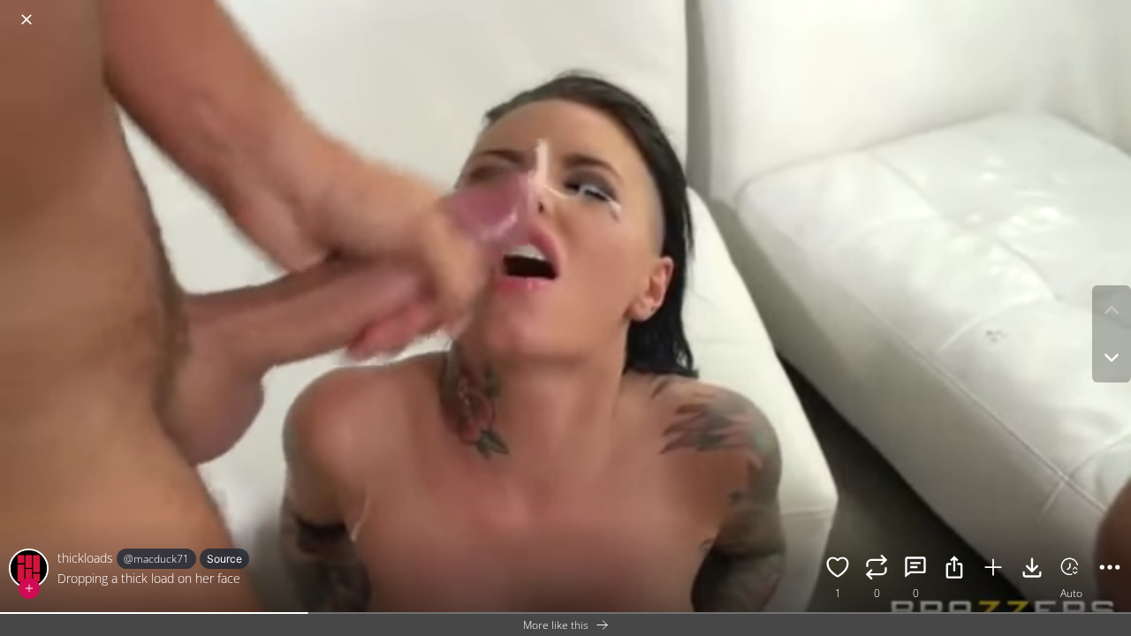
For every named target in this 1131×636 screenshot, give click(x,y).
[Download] (1032, 570)
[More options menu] (1113, 10)
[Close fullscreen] (26, 19)
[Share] (954, 570)
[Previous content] (1111, 310)
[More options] (1109, 570)
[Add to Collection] (993, 570)
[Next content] (1111, 357)
